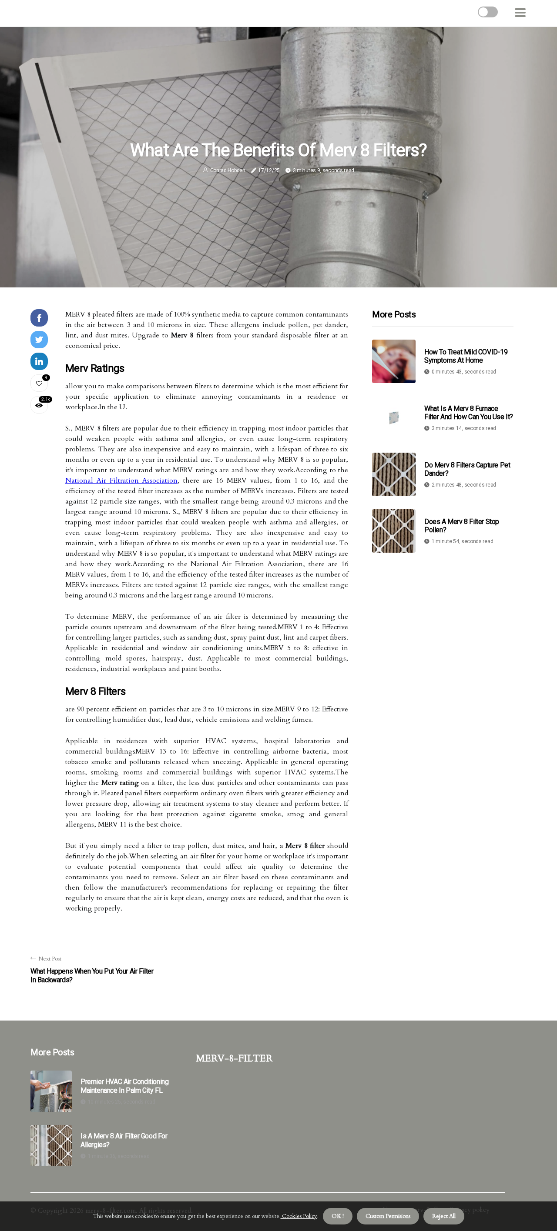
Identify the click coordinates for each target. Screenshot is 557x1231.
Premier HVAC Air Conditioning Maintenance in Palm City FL (124, 1086)
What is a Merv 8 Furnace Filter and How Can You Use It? (468, 412)
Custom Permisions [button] (388, 1216)
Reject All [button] (444, 1216)
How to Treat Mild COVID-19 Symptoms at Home (466, 356)
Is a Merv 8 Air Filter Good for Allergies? (124, 1140)
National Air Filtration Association (121, 480)
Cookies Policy (299, 1216)
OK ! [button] (338, 1216)
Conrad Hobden (227, 170)
